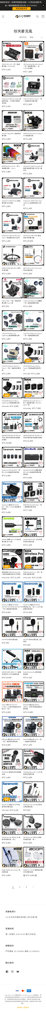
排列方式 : (23, 37)
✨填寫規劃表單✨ (21, 8)
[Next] (33, 887)
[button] (3, 16)
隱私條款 (20, 1007)
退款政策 (26, 1007)
